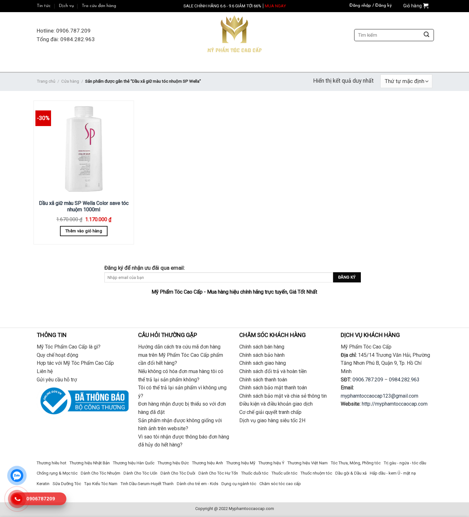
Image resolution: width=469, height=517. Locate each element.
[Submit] (426, 35)
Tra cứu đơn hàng (99, 6)
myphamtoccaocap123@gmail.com (379, 396)
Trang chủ (46, 81)
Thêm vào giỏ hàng (83, 231)
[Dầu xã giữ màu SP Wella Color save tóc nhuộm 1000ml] (83, 149)
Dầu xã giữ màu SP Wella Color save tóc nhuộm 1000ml (84, 206)
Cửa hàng (70, 81)
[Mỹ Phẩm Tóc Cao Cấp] (234, 35)
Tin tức (44, 6)
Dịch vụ (66, 6)
